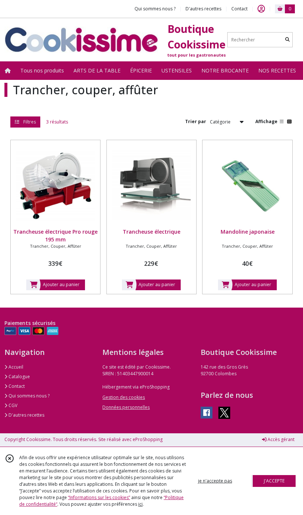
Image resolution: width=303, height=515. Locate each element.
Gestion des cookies (123, 397)
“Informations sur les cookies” (99, 497)
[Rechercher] (287, 40)
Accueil (15, 367)
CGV (12, 405)
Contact (239, 9)
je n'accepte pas (215, 481)
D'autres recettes (25, 415)
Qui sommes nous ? (28, 396)
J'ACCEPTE (274, 481)
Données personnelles (126, 407)
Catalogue (18, 376)
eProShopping (148, 439)
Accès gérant (280, 439)
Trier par (195, 121)
